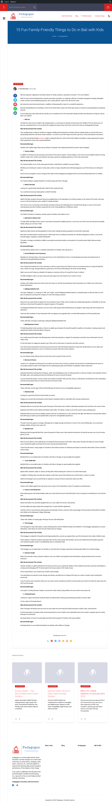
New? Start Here (67, 16)
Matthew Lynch (24, 88)
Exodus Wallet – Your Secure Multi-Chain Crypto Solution (26, 694)
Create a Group (99, 16)
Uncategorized (18, 83)
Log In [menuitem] (7, 2)
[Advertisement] (60, 60)
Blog (76, 16)
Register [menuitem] (13, 2)
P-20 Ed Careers (86, 16)
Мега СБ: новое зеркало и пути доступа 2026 (93, 694)
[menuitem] (2, 1)
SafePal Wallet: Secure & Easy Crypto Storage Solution (59, 694)
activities (41, 138)
